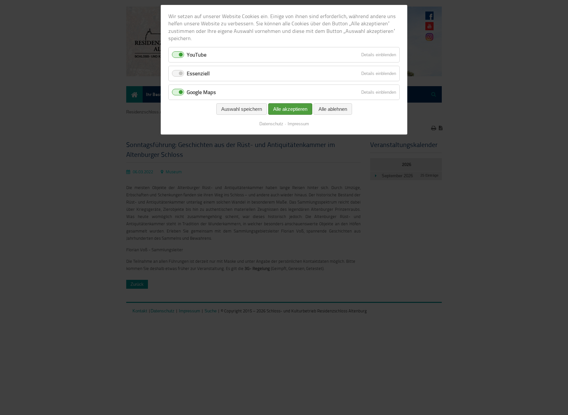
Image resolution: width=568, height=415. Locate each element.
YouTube (196, 54)
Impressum (298, 123)
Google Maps (201, 92)
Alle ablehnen (333, 109)
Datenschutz (271, 123)
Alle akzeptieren (290, 109)
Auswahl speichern (241, 109)
